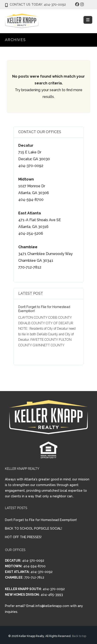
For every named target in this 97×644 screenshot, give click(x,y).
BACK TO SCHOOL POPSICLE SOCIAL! (33, 528)
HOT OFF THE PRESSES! (23, 537)
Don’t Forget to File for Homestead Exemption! (41, 520)
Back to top (79, 636)
